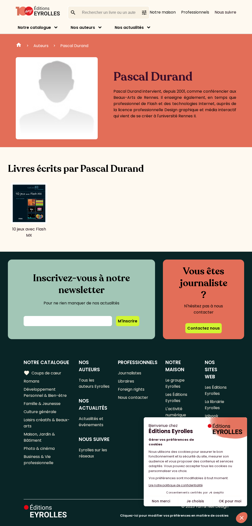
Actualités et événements (91, 422)
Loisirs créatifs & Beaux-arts (47, 423)
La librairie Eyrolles (214, 405)
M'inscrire (127, 321)
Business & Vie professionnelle (38, 460)
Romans (31, 381)
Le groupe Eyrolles (175, 383)
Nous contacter (133, 397)
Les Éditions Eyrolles (176, 397)
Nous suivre (225, 12)
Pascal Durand (74, 46)
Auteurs (40, 46)
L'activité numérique (175, 412)
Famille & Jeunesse (42, 403)
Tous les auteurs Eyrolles (94, 383)
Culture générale (40, 412)
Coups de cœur (42, 373)
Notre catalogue (34, 27)
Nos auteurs (83, 27)
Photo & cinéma (39, 448)
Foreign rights (131, 389)
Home (19, 45)
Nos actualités (129, 27)
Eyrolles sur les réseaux (93, 453)
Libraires (126, 381)
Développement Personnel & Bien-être (45, 392)
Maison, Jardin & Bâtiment (39, 437)
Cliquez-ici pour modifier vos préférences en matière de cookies (174, 515)
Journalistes (129, 373)
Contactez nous (203, 328)
